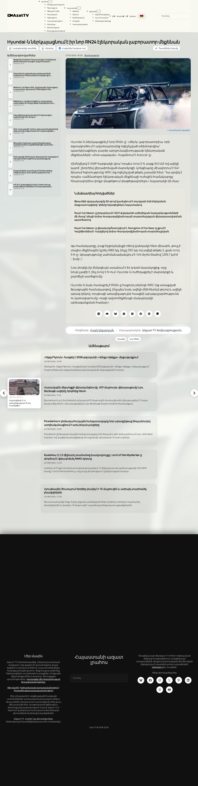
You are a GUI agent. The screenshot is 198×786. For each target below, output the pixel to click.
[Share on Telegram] (98, 313)
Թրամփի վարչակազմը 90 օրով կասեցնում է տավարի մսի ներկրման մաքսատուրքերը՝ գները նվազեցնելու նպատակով (120, 203)
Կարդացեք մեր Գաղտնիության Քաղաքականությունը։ (40, 680)
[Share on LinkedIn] (149, 313)
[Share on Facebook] (140, 313)
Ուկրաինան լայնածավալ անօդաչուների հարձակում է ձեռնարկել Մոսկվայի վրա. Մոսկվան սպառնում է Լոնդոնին (32, 74)
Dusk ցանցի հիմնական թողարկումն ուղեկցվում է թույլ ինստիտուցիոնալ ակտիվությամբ (35, 158)
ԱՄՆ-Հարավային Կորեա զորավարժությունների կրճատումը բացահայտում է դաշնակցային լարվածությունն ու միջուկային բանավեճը (35, 130)
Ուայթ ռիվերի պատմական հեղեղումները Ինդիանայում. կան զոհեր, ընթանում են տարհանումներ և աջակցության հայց (32, 172)
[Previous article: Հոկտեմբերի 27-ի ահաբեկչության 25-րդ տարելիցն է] (4, 393)
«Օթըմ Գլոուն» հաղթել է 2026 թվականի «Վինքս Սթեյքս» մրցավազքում (91, 357)
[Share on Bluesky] (115, 313)
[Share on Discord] (107, 313)
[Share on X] (132, 313)
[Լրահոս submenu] (50, 1)
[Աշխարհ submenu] (99, 11)
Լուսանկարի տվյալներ (179, 130)
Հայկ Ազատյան (102, 330)
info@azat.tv (158, 667)
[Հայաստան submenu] (79, 8)
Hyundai (121, 339)
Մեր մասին (13, 687)
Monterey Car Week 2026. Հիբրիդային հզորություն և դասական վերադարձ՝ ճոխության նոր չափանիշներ (35, 88)
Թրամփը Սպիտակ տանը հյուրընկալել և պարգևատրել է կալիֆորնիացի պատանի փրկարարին (33, 144)
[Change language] (141, 16)
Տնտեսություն (91, 55)
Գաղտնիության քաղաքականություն (33, 690)
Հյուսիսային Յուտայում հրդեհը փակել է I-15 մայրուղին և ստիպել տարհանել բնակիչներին (95, 490)
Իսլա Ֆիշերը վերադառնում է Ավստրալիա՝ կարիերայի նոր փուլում (32, 116)
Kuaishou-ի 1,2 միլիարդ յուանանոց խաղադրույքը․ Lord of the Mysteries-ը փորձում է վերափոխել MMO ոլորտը (93, 456)
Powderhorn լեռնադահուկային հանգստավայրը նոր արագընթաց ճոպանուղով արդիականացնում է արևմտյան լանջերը (97, 423)
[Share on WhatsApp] (124, 313)
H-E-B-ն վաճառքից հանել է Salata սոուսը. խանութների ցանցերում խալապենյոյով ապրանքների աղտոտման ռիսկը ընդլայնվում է (35, 186)
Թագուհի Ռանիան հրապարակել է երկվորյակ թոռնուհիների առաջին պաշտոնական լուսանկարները (34, 61)
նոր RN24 (134, 339)
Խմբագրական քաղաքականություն (39, 687)
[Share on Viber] (157, 313)
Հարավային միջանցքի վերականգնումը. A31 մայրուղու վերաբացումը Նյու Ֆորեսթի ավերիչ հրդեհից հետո (93, 389)
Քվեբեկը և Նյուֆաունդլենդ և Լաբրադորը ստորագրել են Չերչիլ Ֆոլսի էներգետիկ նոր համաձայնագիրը (33, 102)
